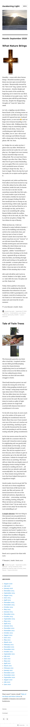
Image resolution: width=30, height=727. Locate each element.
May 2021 (7, 661)
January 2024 (8, 612)
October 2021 (8, 651)
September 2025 (9, 593)
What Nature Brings (14, 45)
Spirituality (11, 314)
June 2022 (7, 637)
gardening (5, 568)
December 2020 (9, 673)
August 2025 (8, 595)
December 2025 (9, 591)
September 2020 (9, 677)
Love (20, 313)
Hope (15, 568)
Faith (20, 566)
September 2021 (9, 654)
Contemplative (14, 313)
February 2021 (8, 668)
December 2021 (9, 647)
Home (4, 709)
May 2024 (7, 609)
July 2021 (7, 656)
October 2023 (8, 616)
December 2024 (9, 602)
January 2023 (8, 626)
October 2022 (8, 633)
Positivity (4, 314)
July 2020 (7, 682)
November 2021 (9, 649)
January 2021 (8, 670)
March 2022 (8, 642)
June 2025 (7, 598)
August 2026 (8, 584)
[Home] (3, 719)
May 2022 (7, 640)
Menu (25, 6)
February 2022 (9, 644)
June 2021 (7, 658)
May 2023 (7, 621)
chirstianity (15, 566)
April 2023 (7, 623)
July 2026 (7, 586)
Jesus (24, 568)
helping (11, 568)
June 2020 (7, 684)
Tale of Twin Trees (13, 323)
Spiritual (6, 313)
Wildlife (16, 314)
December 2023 (9, 614)
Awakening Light (11, 6)
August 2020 (8, 680)
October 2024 (8, 607)
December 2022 (9, 628)
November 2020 (9, 675)
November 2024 (9, 605)
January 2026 (8, 588)
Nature (24, 313)
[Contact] (7, 719)
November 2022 (9, 630)
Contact (5, 713)
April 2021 (7, 663)
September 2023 (9, 619)
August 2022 (8, 635)
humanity (19, 568)
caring (10, 566)
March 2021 (8, 666)
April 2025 (7, 600)
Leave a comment (13, 570)
